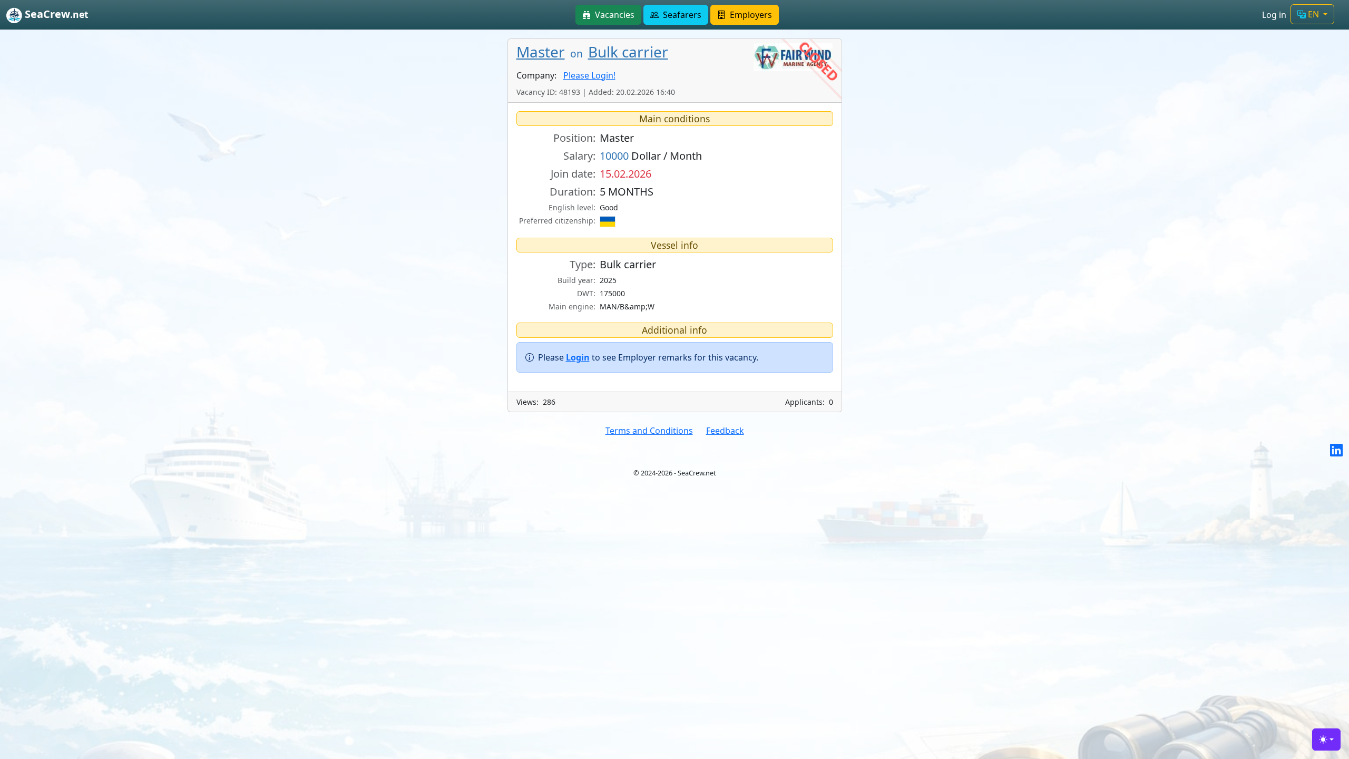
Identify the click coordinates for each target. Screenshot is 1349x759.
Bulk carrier (628, 52)
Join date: (573, 174)
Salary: (579, 156)
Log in (1274, 15)
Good (609, 207)
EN (1313, 14)
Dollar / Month (651, 156)
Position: (574, 138)
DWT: (586, 293)
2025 (608, 280)
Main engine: (572, 306)
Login (578, 357)
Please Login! (589, 75)
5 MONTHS (626, 191)
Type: (582, 264)
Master (540, 52)
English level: (572, 207)
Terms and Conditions (649, 430)
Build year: (576, 280)
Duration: (572, 191)
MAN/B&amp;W (627, 306)
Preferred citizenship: (557, 221)
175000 (612, 293)
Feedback (725, 430)
